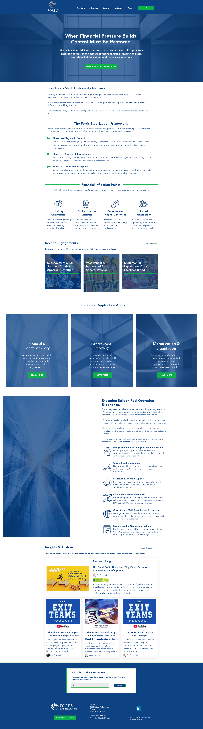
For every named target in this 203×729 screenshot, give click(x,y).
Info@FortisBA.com (102, 718)
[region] (63, 271)
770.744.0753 (101, 716)
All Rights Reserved (136, 719)
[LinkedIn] (139, 708)
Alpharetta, (94, 711)
